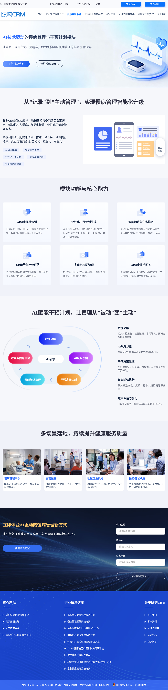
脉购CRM (27, 685)
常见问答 (152, 642)
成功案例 (110, 14)
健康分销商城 (12, 621)
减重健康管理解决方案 (78, 655)
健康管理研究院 (146, 14)
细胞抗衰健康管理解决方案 (81, 635)
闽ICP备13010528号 (99, 685)
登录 (97, 4)
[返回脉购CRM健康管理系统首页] (13, 14)
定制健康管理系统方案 (78, 668)
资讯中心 (152, 635)
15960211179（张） (60, 4)
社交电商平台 (12, 628)
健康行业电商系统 (93, 14)
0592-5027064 (84, 4)
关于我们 (161, 14)
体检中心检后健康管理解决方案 (83, 642)
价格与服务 (153, 628)
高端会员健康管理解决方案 (81, 615)
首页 (40, 14)
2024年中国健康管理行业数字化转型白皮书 (89, 662)
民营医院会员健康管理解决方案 (83, 628)
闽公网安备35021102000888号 (131, 685)
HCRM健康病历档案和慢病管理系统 (85, 648)
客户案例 (152, 621)
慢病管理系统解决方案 (78, 621)
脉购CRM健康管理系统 (17, 615)
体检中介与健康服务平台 (18, 635)
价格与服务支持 (126, 14)
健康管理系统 (74, 14)
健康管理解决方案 (55, 14)
